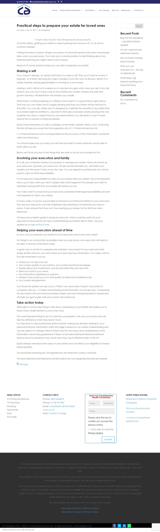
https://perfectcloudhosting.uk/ (18, 529)
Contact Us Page (57, 413)
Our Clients (89, 10)
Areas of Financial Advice (70, 10)
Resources (125, 10)
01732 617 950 (23, 2)
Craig (21, 30)
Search (139, 26)
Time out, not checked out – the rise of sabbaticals (131, 70)
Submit (108, 439)
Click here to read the (100, 431)
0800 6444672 (57, 399)
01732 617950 (57, 402)
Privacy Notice (95, 433)
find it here (43, 224)
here (78, 489)
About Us (115, 10)
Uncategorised (44, 30)
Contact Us (138, 10)
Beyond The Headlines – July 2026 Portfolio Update (131, 41)
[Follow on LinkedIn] (124, 526)
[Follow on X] (119, 526)
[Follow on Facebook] (114, 526)
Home (54, 10)
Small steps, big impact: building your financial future (131, 81)
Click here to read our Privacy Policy (80, 512)
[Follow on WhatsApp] (129, 526)
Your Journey (104, 10)
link (95, 124)
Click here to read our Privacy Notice (80, 508)
